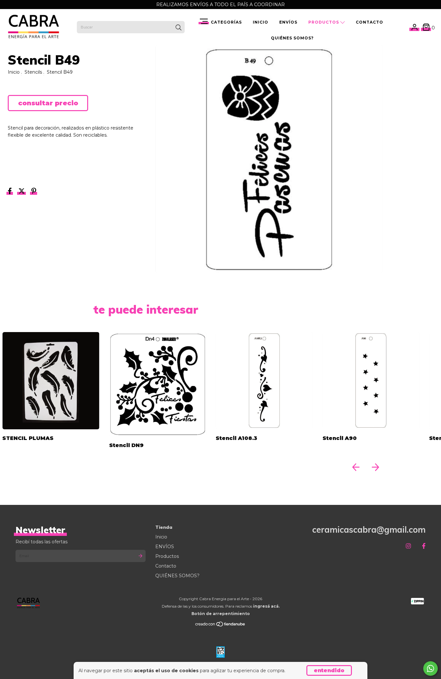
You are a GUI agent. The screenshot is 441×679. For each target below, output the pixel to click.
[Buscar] (178, 28)
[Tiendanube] (220, 625)
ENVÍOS (288, 22)
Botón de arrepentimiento (220, 613)
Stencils (33, 72)
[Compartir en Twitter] (22, 192)
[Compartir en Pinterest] (33, 192)
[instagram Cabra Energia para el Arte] (408, 546)
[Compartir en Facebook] (10, 192)
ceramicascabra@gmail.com (369, 529)
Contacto (369, 22)
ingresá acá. (266, 606)
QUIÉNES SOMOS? (292, 38)
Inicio (260, 22)
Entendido (329, 670)
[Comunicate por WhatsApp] (430, 668)
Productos (324, 22)
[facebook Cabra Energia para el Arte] (424, 546)
